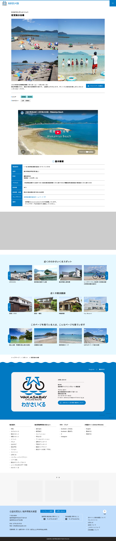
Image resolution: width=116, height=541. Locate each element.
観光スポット (15, 434)
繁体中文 (102, 369)
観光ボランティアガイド (18, 462)
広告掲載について (93, 530)
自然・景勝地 (26, 100)
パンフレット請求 (47, 511)
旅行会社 (38, 429)
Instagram (64, 436)
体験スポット (15, 436)
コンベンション (41, 434)
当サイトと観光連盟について (97, 517)
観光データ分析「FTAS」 (44, 449)
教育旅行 (38, 431)
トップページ (15, 357)
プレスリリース (92, 520)
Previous (9, 275)
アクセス (13, 449)
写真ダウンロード (41, 444)
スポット (25, 357)
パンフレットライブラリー (19, 457)
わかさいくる (10, 3)
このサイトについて (94, 527)
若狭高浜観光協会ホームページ (33, 197)
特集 (12, 429)
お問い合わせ (61, 511)
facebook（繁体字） (67, 431)
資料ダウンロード (41, 441)
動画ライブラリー (41, 447)
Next (106, 275)
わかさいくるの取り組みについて (73, 403)
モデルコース (15, 431)
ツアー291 (14, 460)
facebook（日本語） (67, 429)
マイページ (14, 452)
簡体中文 (89, 434)
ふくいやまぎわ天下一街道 (19, 465)
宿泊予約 (13, 447)
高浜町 (30, 97)
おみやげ (13, 444)
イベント (13, 439)
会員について (92, 525)
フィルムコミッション (43, 439)
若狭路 (24, 97)
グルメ (13, 441)
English (91, 369)
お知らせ (13, 454)
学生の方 (38, 436)
